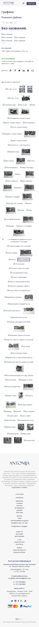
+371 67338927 (20, 582)
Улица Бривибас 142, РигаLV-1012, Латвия (19, 570)
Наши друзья (19, 542)
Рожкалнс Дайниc (12, 17)
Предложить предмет (20, 526)
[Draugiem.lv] (10, 70)
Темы (19, 518)
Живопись (19, 501)
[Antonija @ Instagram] (15, 601)
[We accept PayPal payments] (25, 606)
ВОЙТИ (30, 3)
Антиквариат (19, 508)
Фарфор (19, 506)
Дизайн (19, 510)
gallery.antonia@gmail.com (20, 578)
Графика (8, 12)
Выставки (19, 534)
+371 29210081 (20, 584)
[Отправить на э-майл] (33, 70)
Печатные (19, 512)
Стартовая (20, 494)
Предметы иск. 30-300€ (19, 523)
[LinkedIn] (24, 70)
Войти (19, 548)
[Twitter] (19, 70)
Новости (19, 532)
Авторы (19, 516)
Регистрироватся (19, 550)
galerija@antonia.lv (21, 576)
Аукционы (19, 498)
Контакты (19, 544)
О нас (20, 540)
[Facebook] (15, 70)
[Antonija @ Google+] (21, 601)
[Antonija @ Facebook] (18, 601)
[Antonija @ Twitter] (12, 601)
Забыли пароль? (19, 552)
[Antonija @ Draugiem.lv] (25, 601)
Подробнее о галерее (19, 487)
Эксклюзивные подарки (19, 521)
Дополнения (19, 536)
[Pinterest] (28, 70)
